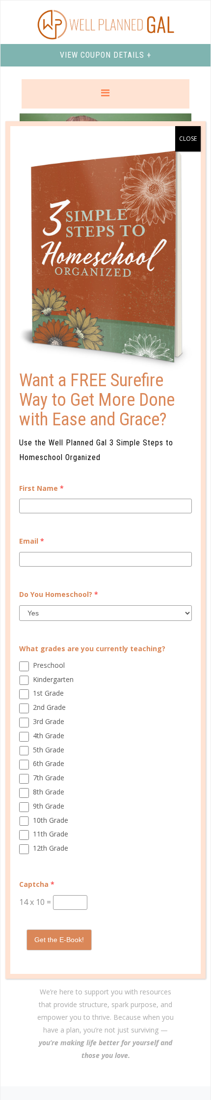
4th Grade (48, 735)
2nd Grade (49, 707)
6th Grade (48, 763)
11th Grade (50, 833)
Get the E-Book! (59, 940)
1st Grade (48, 693)
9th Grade (48, 806)
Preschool (49, 665)
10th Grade (50, 820)
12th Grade (50, 848)
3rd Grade (48, 721)
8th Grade (48, 791)
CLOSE (188, 138)
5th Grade (48, 749)
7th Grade (48, 777)
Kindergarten (53, 679)
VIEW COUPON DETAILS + (105, 55)
